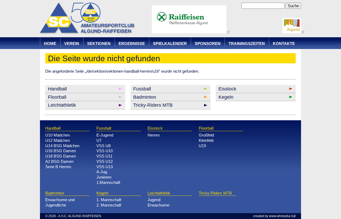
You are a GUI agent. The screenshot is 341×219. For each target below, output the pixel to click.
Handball (57, 89)
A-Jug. (102, 172)
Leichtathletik (62, 105)
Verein (71, 43)
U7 (99, 140)
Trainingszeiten (247, 43)
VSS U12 (104, 161)
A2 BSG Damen (59, 161)
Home (50, 43)
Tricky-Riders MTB (153, 105)
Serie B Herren (58, 166)
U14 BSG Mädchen (62, 145)
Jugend (154, 199)
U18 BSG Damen (60, 156)
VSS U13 (104, 166)
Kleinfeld (206, 140)
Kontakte (284, 43)
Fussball (142, 89)
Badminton (144, 97)
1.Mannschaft (108, 182)
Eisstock (227, 89)
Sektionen (99, 43)
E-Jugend (104, 135)
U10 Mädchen (57, 135)
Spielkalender (170, 43)
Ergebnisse (132, 43)
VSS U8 (103, 145)
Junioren (103, 177)
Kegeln (225, 97)
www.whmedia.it (281, 216)
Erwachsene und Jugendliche (60, 202)
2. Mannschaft (108, 205)
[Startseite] (87, 31)
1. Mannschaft (108, 199)
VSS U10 (104, 150)
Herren (154, 135)
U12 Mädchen (57, 140)
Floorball (57, 97)
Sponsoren (208, 43)
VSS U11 (104, 156)
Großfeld (206, 135)
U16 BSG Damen (60, 150)
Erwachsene (158, 205)
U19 (202, 145)
